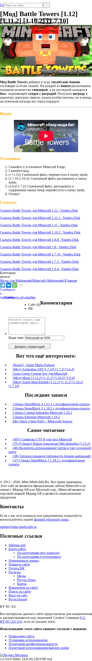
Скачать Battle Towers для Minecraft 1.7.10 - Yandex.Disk (40, 254)
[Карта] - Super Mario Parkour (33, 365)
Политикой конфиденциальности (33, 644)
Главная (71, 280)
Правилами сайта (21, 636)
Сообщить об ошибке (18, 297)
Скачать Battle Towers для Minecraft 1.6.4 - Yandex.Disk (39, 269)
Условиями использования (28, 640)
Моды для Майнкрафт (16, 280)
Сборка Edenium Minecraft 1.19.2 (36, 417)
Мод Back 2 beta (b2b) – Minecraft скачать (42, 421)
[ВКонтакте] (8, 285)
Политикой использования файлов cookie (39, 648)
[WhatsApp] (14, 285)
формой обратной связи (51, 519)
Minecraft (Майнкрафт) (48, 280)
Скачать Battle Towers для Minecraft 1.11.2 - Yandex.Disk (40, 218)
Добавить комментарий (29, 346)
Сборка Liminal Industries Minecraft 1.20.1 (42, 413)
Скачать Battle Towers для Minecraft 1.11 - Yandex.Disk (39, 225)
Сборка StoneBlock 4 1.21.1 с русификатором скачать (51, 404)
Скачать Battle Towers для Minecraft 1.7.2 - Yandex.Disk (39, 261)
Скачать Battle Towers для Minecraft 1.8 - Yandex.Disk (38, 247)
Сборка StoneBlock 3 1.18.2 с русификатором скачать (51, 408)
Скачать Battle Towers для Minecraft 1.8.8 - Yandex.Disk (39, 240)
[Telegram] (2, 285)
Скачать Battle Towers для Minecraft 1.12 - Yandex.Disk (39, 210)
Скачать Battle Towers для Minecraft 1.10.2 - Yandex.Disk (40, 232)
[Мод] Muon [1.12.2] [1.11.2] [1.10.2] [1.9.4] (43, 378)
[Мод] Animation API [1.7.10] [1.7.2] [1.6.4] (43, 369)
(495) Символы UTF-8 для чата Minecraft (42, 439)
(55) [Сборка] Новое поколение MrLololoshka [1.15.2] (51, 443)
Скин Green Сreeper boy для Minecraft (39, 373)
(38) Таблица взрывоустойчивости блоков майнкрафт (51, 456)
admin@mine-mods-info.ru (18, 527)
